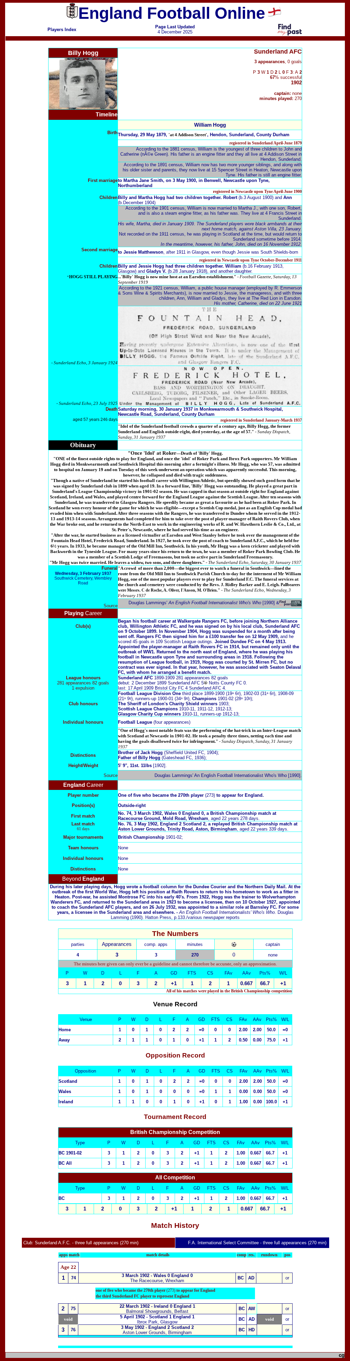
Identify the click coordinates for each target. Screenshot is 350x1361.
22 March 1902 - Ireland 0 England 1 (157, 1306)
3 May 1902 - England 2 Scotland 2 (157, 1327)
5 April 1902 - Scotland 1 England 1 (157, 1316)
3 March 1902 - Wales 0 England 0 (157, 1275)
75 (73, 1308)
